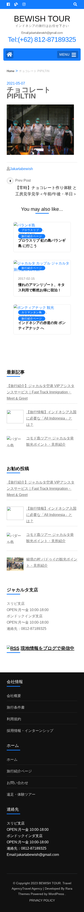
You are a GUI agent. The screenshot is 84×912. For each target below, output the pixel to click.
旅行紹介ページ (32, 236)
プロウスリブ (30, 230)
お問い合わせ (17, 783)
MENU (64, 54)
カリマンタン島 (32, 312)
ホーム (12, 759)
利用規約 (14, 719)
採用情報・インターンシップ (30, 731)
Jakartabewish (21, 169)
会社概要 (14, 696)
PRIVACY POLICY (42, 900)
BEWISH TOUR (42, 18)
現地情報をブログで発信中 (47, 648)
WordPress (56, 894)
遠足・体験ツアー (21, 794)
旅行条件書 (16, 707)
